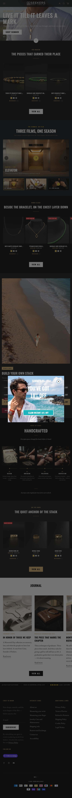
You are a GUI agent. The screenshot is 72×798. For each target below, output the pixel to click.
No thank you (38, 418)
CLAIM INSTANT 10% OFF (38, 412)
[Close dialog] (58, 381)
